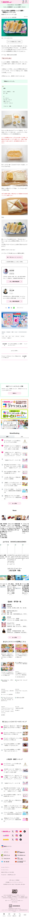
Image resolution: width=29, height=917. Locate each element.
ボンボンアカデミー (5, 867)
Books (23, 7)
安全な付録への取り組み (20, 884)
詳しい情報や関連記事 (14, 281)
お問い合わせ (12, 880)
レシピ (16, 332)
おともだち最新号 (17, 7)
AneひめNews (11, 4)
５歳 (9, 336)
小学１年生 (17, 336)
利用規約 (17, 880)
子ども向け (8, 332)
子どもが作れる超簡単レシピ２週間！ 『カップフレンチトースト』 (17, 344)
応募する (14, 393)
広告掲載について (9, 882)
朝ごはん (3, 332)
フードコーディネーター (22, 332)
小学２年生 (22, 336)
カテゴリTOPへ (14, 350)
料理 (12, 332)
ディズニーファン (4, 869)
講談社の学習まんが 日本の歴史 (7, 872)
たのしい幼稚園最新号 (8, 7)
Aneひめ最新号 (18, 4)
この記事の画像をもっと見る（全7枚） (14, 261)
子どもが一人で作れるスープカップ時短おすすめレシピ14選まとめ (11, 356)
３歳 (3, 336)
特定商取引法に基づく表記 (8, 884)
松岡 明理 (14, 17)
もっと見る (14, 503)
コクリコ (10, 594)
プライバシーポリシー (18, 882)
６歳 (12, 336)
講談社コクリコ (3, 586)
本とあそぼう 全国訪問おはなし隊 (8, 874)
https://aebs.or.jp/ (14, 901)
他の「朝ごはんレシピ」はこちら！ (14, 257)
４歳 (6, 336)
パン (3, 333)
